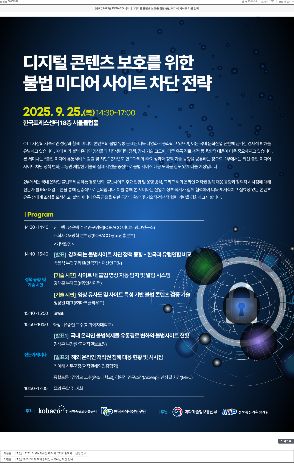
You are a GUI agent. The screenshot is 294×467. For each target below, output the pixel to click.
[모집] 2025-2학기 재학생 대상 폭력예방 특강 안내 (44, 459)
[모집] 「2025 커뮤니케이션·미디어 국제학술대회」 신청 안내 (50, 453)
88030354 (13, 1)
